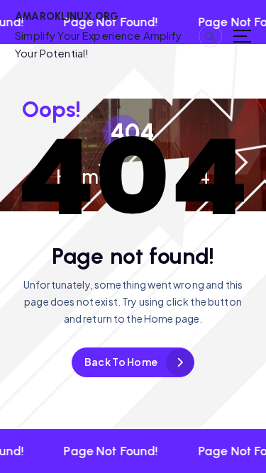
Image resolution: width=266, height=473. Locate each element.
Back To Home (120, 361)
